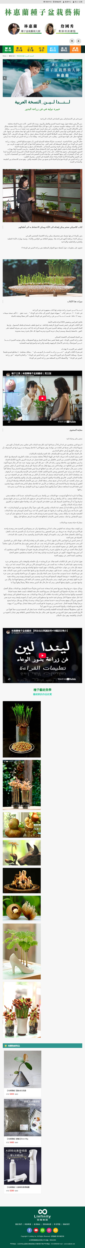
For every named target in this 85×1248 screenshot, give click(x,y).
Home (4, 56)
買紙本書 (19, 49)
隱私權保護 (47, 1224)
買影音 (42, 49)
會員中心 (68, 2)
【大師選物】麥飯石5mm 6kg (17, 1139)
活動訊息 (53, 49)
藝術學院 (75, 49)
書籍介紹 (8, 49)
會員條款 (37, 1224)
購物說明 (57, 2)
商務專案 (28, 1224)
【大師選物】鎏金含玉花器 (16, 1090)
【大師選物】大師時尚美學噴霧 (17, 1187)
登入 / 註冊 (78, 2)
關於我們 (18, 1224)
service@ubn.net (69, 1244)
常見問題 (57, 1224)
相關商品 (64, 49)
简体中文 (48, 2)
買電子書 (30, 49)
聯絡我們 (66, 1224)
